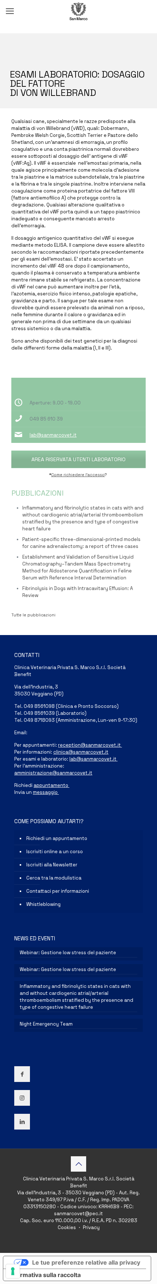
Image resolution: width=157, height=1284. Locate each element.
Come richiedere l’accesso (78, 474)
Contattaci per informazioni (57, 891)
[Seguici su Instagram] (22, 1098)
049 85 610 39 (46, 419)
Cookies (67, 1227)
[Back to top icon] (78, 1164)
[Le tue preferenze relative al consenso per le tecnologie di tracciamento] (13, 1271)
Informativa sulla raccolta (45, 1275)
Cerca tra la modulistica (53, 878)
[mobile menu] (10, 11)
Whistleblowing (43, 904)
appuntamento (51, 785)
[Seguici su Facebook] (22, 1074)
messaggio (46, 792)
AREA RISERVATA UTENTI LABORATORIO (78, 459)
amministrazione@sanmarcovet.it (53, 773)
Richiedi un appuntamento (56, 838)
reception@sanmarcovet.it (90, 745)
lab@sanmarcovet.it (53, 435)
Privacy (91, 1227)
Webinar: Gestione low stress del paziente (68, 952)
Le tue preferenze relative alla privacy (86, 1262)
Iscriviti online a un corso (54, 851)
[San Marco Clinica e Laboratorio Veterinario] (78, 11)
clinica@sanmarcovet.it (80, 752)
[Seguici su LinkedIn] (22, 1122)
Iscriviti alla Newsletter (51, 865)
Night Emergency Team (46, 1024)
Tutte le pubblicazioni (33, 614)
